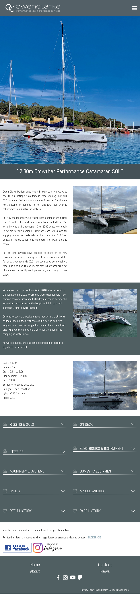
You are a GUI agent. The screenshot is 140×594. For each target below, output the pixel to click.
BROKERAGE (94, 537)
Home (35, 565)
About (35, 571)
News (105, 571)
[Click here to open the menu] (134, 8)
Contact (105, 565)
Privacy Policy (87, 589)
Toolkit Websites (120, 589)
